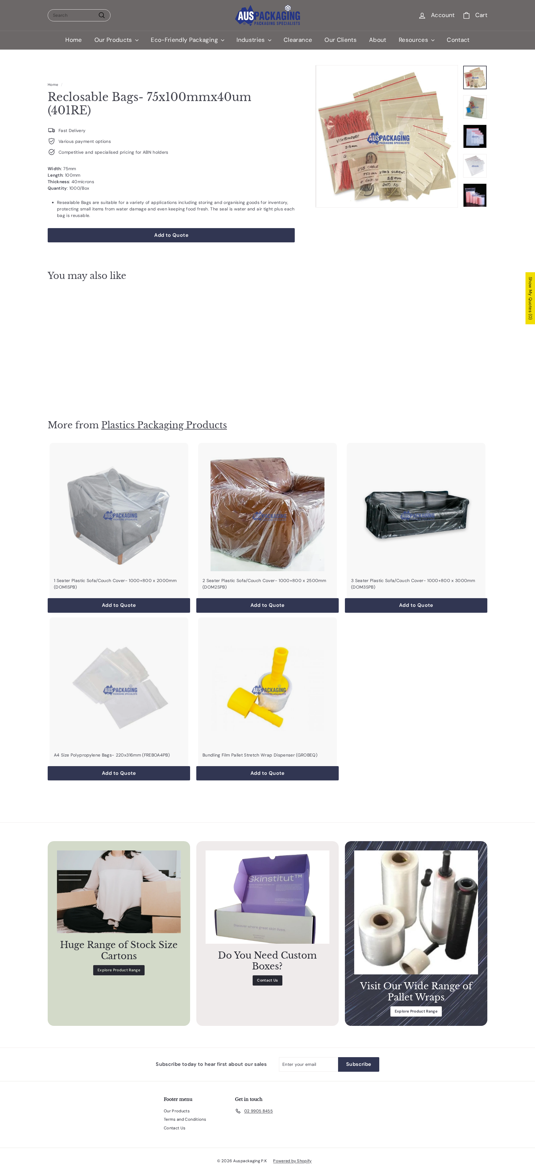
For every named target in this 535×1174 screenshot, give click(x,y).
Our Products (114, 40)
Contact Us (267, 980)
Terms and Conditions (185, 1119)
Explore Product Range (119, 970)
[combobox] (79, 15)
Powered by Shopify (292, 1160)
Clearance (298, 40)
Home (73, 40)
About (377, 40)
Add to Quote (82, 389)
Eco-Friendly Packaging (185, 40)
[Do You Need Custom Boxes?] (267, 896)
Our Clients (340, 40)
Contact (458, 40)
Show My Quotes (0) (530, 298)
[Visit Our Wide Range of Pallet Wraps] (416, 912)
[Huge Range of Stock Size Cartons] (119, 891)
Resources (414, 40)
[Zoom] (387, 136)
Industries (252, 40)
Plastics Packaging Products (164, 425)
